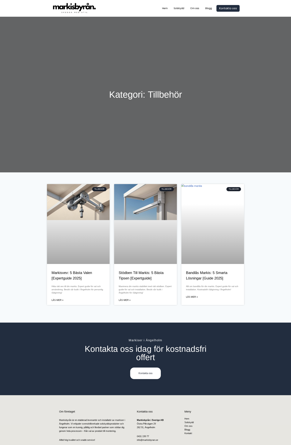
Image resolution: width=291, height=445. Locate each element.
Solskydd (179, 8)
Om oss (194, 8)
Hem (165, 8)
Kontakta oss (228, 8)
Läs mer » (57, 300)
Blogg (208, 8)
